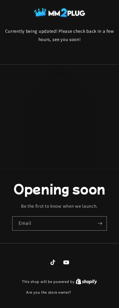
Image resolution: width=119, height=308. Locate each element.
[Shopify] (86, 281)
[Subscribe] (99, 223)
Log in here (82, 292)
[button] (59, 53)
